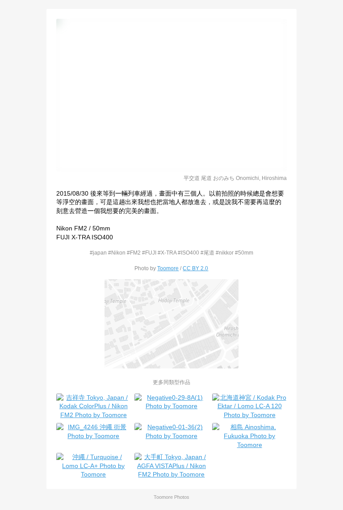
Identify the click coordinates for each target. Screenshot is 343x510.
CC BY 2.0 (195, 268)
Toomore (168, 268)
